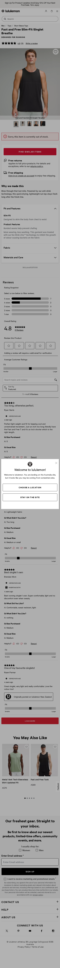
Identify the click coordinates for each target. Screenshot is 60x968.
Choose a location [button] (30, 487)
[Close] (57, 462)
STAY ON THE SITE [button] (30, 497)
